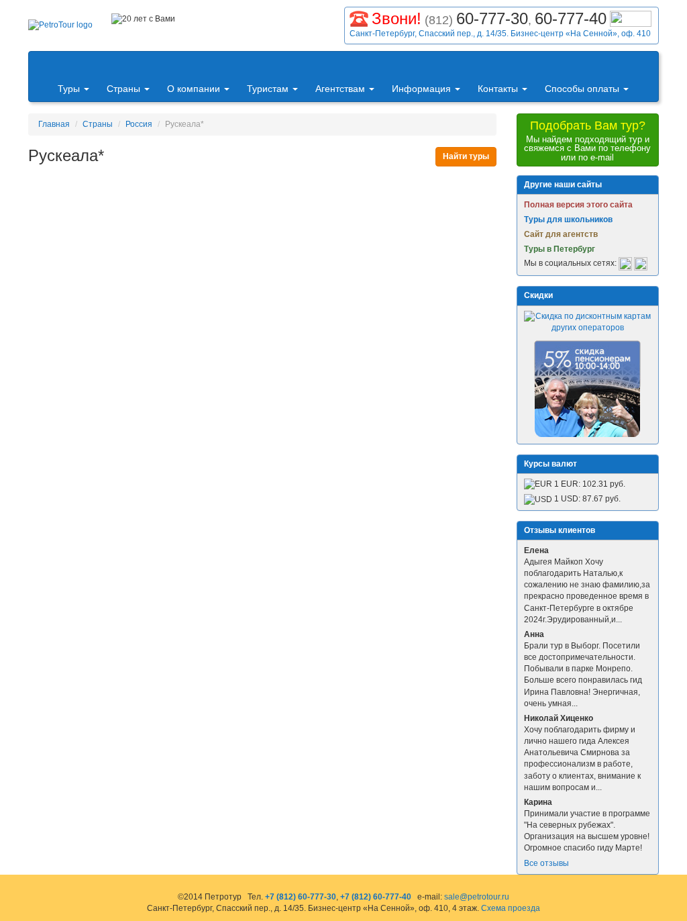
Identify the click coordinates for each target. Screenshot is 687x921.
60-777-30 (492, 18)
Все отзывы (546, 863)
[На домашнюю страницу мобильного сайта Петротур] (42, 64)
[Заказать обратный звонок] (630, 17)
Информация (423, 88)
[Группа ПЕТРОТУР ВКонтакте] (625, 264)
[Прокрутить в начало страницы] (677, 909)
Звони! (396, 18)
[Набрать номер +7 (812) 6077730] (359, 17)
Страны (125, 88)
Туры (70, 88)
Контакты (499, 88)
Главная (54, 124)
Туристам (269, 88)
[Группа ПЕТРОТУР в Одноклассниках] (640, 264)
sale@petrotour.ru (476, 897)
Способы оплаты (583, 88)
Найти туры (466, 156)
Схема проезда (510, 908)
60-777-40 (570, 18)
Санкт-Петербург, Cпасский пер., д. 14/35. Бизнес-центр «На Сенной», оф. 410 (500, 33)
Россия (138, 124)
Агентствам (341, 88)
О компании (195, 88)
